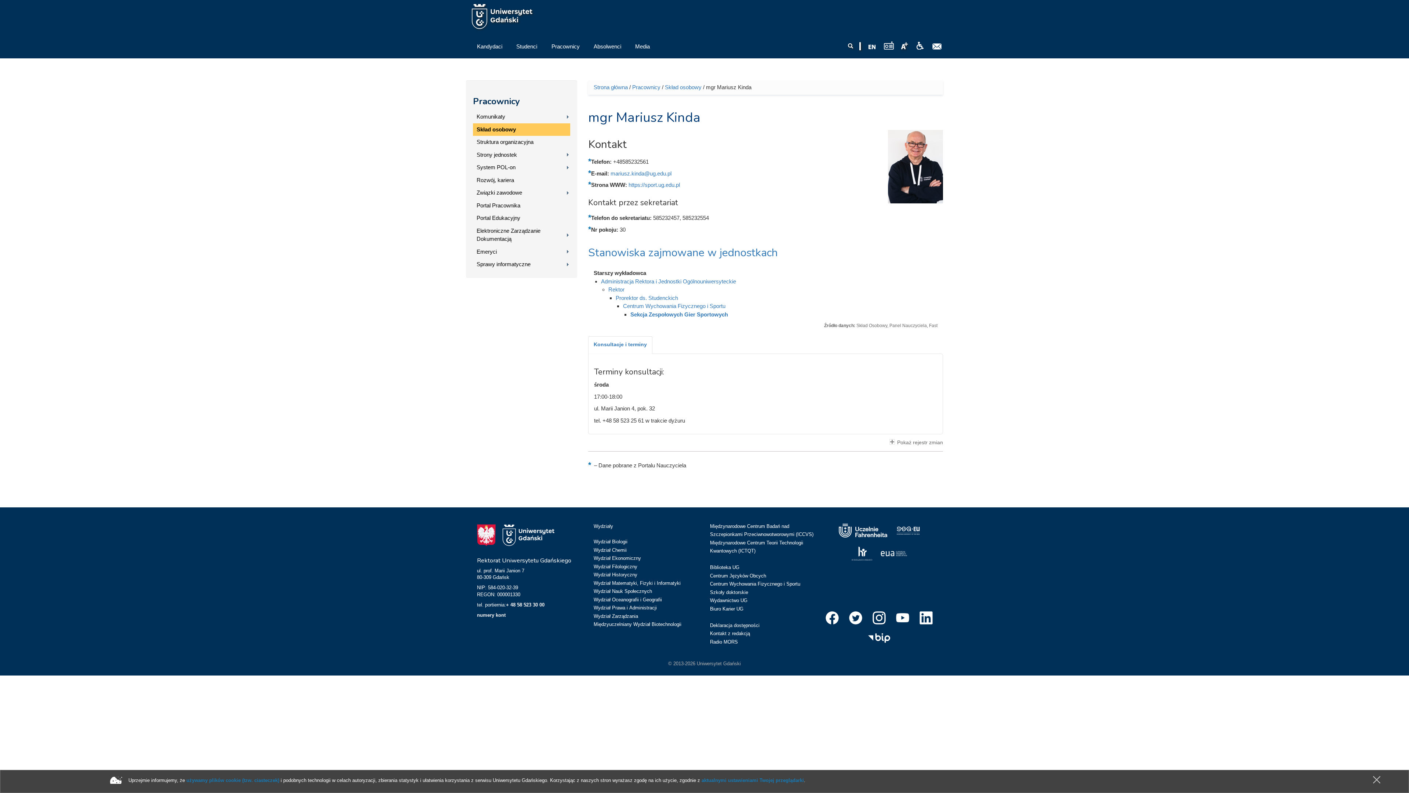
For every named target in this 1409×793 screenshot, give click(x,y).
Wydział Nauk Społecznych (623, 591)
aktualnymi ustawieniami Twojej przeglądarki (753, 780)
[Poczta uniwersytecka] (937, 46)
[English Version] (872, 47)
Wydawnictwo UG (728, 600)
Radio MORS (724, 642)
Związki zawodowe (499, 192)
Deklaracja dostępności (735, 625)
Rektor (616, 289)
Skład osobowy (496, 129)
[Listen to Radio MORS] (889, 45)
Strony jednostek (497, 155)
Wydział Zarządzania (616, 616)
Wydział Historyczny (615, 574)
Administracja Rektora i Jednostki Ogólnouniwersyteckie (668, 281)
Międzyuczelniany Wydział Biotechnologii (637, 624)
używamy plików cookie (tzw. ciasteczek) (232, 780)
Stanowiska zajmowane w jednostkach (683, 252)
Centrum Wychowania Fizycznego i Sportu (674, 306)
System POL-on (496, 167)
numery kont (491, 615)
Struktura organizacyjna (505, 142)
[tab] (620, 345)
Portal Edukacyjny (498, 218)
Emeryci (487, 252)
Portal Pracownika (498, 205)
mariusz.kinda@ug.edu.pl (641, 173)
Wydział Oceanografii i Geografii (628, 599)
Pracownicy (496, 101)
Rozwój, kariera (495, 180)
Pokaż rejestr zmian (920, 442)
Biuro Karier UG (726, 609)
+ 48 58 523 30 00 (525, 605)
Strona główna (611, 87)
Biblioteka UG (724, 567)
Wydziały (603, 526)
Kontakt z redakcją (730, 633)
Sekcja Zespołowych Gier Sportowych (679, 314)
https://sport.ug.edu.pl (654, 185)
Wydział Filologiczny (615, 566)
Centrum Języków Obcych (738, 576)
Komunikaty (491, 116)
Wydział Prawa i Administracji (625, 608)
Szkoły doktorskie (729, 592)
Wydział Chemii (610, 550)
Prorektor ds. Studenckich (647, 298)
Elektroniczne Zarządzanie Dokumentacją (508, 235)
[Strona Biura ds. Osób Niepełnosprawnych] (920, 46)
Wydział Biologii (610, 541)
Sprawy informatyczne (504, 264)
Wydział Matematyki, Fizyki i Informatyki (637, 583)
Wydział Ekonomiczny (617, 558)
